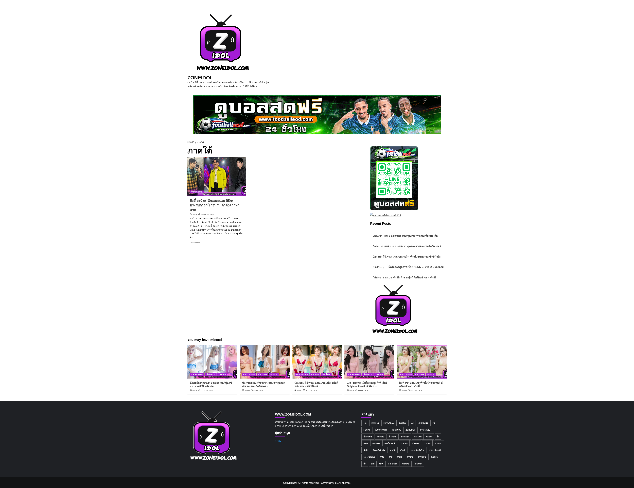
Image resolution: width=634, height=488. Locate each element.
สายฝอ (399, 457)
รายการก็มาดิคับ (435, 450)
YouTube (396, 430)
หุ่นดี (372, 464)
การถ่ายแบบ (425, 430)
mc (412, 423)
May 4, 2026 (258, 390)
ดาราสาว (376, 443)
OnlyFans (423, 423)
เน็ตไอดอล (210, 375)
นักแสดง (415, 443)
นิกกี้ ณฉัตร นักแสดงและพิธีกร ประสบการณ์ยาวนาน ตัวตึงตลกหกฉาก (215, 205)
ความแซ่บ (418, 437)
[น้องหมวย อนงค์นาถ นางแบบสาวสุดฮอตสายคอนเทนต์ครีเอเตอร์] (265, 362)
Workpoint (381, 430)
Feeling (375, 423)
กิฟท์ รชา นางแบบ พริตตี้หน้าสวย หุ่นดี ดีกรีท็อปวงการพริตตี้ (404, 277)
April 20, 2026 (363, 390)
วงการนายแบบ (369, 457)
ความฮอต (405, 437)
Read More (195, 242)
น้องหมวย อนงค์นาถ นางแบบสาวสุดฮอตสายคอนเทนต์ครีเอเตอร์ (407, 246)
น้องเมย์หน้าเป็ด (379, 450)
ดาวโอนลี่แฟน (390, 443)
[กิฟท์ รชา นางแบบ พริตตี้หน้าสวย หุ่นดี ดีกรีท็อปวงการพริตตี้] (422, 362)
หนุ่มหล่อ (434, 457)
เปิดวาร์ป (405, 464)
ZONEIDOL (200, 77)
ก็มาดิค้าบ (392, 437)
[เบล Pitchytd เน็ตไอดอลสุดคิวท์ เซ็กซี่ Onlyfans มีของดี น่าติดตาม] (369, 362)
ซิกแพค (429, 437)
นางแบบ (427, 443)
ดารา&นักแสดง (197, 192)
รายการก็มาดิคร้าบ (416, 450)
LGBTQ (402, 423)
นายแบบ (438, 443)
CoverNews (328, 482)
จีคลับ (278, 440)
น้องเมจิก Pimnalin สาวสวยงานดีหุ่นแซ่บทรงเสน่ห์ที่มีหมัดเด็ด (405, 235)
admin (195, 214)
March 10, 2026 (416, 390)
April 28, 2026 (311, 390)
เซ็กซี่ (381, 464)
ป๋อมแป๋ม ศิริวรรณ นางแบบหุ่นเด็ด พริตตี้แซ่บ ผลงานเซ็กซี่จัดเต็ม (407, 256)
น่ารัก (366, 450)
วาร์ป (382, 457)
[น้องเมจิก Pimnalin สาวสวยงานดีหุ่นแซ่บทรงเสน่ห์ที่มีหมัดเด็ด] (212, 362)
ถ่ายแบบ (404, 443)
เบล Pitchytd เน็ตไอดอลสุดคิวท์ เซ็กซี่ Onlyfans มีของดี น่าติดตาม (408, 266)
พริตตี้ (402, 450)
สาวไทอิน (422, 457)
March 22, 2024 (207, 214)
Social (367, 430)
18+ (365, 423)
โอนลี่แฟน (221, 375)
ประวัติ (392, 450)
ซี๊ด (438, 437)
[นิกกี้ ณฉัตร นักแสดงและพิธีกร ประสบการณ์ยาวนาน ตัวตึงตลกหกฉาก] (216, 176)
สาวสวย (410, 457)
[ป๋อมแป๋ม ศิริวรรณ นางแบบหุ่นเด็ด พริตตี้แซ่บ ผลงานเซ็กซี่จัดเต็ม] (317, 362)
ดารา (366, 443)
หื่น (365, 464)
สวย (390, 457)
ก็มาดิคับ (380, 437)
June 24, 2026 (206, 390)
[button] (444, 98)
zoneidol (410, 430)
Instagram (389, 423)
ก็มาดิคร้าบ (368, 437)
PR (434, 423)
